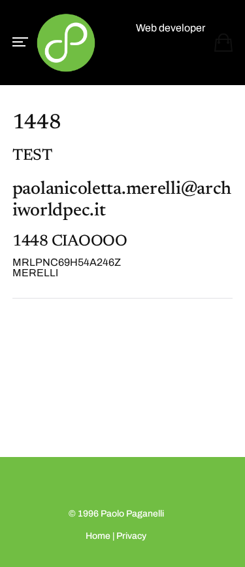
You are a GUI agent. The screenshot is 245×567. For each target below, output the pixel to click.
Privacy (131, 536)
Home (98, 536)
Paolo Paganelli (132, 514)
